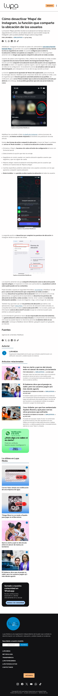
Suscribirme (24, 644)
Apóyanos (50, 5)
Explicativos (18, 37)
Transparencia (8, 657)
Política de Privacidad (16, 693)
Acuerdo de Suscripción (30, 693)
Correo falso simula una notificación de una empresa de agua (15, 489)
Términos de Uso (43, 693)
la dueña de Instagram (30, 134)
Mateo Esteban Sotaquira (35, 391)
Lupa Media (8, 37)
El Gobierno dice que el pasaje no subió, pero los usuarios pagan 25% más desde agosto (38, 386)
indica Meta (18, 306)
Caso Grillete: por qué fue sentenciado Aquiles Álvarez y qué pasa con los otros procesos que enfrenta (39, 409)
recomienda (38, 290)
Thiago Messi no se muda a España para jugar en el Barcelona (14, 516)
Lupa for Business (9, 661)
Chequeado (30, 372)
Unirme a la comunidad (15, 603)
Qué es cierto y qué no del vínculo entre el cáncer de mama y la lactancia (39, 368)
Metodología (7, 654)
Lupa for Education (9, 664)
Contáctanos (7, 667)
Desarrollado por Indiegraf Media (37, 691)
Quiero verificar (15, 449)
